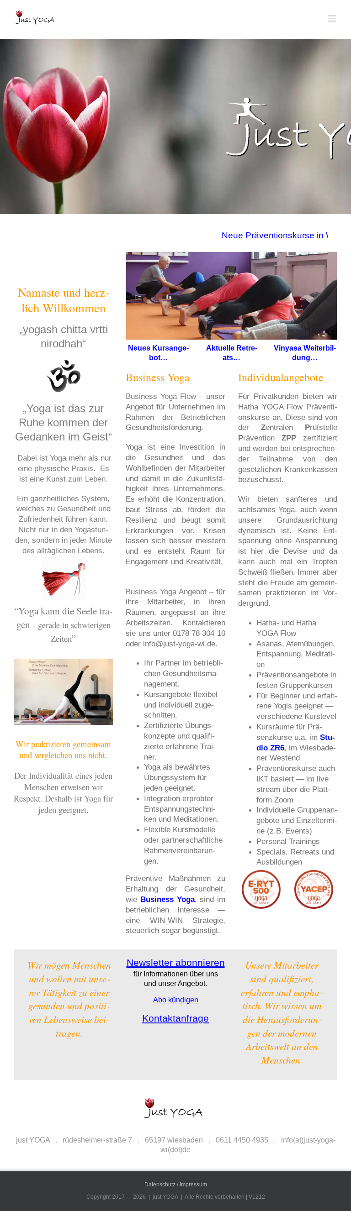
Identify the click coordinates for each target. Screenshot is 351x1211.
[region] (232, 1134)
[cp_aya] (287, 873)
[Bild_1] (175, 126)
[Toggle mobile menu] (332, 18)
